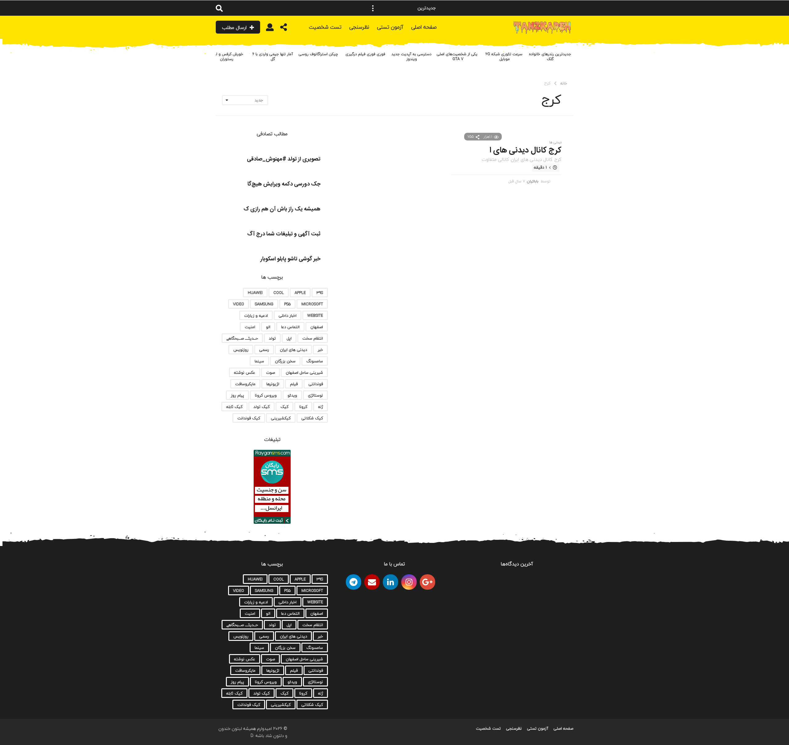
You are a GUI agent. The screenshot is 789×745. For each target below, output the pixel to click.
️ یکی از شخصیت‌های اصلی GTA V (458, 56)
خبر (320, 349)
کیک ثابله (234, 406)
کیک (284, 406)
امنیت (250, 327)
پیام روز (237, 395)
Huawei (255, 292)
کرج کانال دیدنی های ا (525, 150)
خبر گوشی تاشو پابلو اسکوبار (290, 259)
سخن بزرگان (285, 361)
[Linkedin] (390, 582)
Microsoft (312, 304)
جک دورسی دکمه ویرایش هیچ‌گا (284, 184)
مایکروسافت (245, 384)
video (238, 304)
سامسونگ (314, 361)
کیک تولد (261, 406)
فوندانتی (316, 384)
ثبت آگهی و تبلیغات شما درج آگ (284, 234)
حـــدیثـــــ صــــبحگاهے (242, 338)
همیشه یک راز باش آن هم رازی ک (282, 209)
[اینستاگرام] (409, 582)
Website (315, 315)
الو (268, 327)
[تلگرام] (353, 582)
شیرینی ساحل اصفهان (304, 372)
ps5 (287, 304)
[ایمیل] (372, 582)
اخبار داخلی (287, 315)
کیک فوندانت (248, 418)
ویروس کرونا (266, 395)
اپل (289, 338)
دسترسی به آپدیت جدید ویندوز (411, 56)
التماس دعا (290, 327)
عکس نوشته (244, 372)
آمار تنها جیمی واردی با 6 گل (272, 56)
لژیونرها (272, 384)
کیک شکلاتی (312, 418)
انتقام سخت (312, 338)
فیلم (294, 384)
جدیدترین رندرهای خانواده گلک (550, 56)
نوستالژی (315, 395)
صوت (270, 372)
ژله (320, 406)
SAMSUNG (264, 304)
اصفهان (316, 327)
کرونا (303, 406)
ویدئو (292, 395)
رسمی (264, 349)
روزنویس (240, 349)
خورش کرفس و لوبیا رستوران (226, 56)
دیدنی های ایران (293, 349)
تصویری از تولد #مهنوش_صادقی (284, 159)
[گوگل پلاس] (427, 582)
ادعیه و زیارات (256, 315)
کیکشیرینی (281, 418)
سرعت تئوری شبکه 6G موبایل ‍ (503, 56)
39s (320, 292)
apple (300, 292)
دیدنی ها (555, 142)
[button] (373, 8)
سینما (259, 361)
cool (278, 292)
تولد (272, 338)
